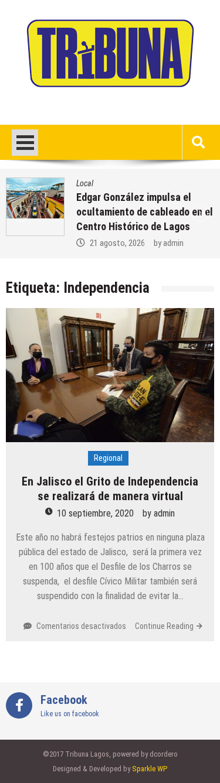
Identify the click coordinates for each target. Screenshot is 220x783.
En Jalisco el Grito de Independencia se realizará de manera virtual (110, 488)
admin (173, 243)
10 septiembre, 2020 (95, 513)
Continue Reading (164, 626)
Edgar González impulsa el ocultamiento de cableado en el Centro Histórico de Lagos (144, 211)
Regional (108, 458)
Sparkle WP (149, 768)
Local (84, 183)
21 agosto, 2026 (117, 243)
